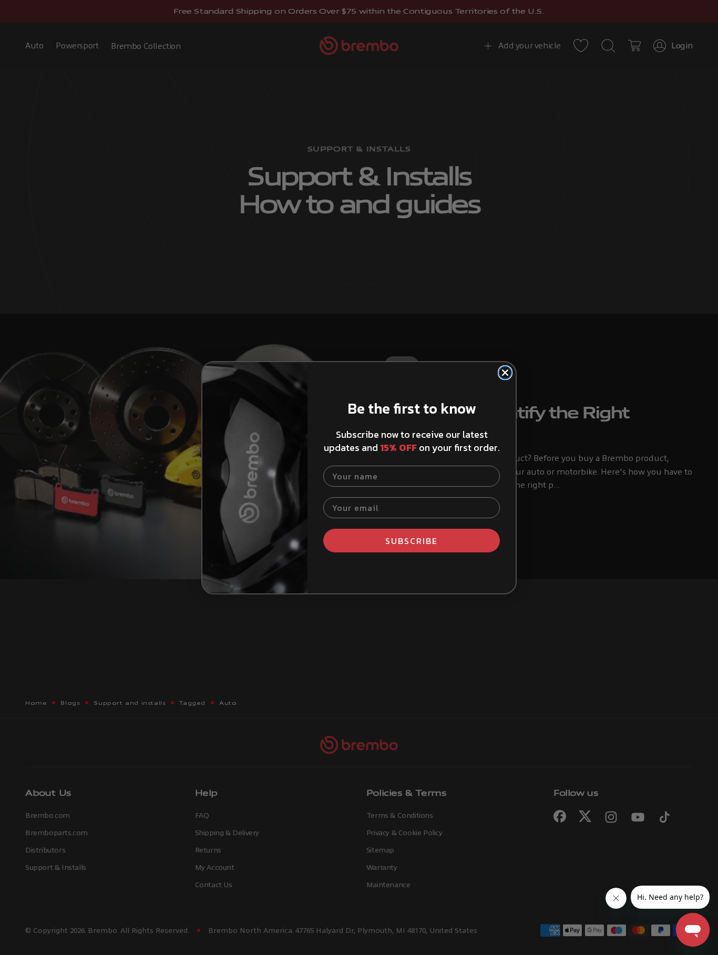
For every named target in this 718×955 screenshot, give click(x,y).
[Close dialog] (505, 372)
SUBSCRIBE (411, 541)
